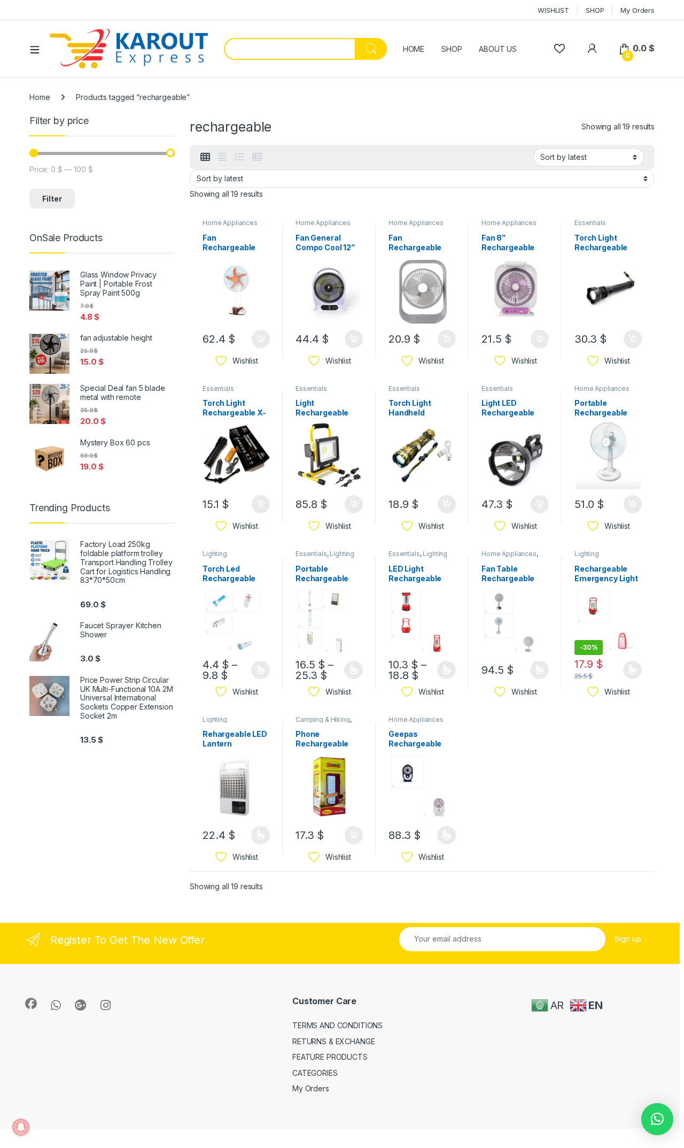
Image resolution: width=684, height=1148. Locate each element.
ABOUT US (498, 48)
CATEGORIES (315, 1072)
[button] (657, 1119)
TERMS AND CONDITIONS (337, 1025)
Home (39, 97)
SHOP (595, 10)
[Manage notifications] (20, 1127)
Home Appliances (230, 223)
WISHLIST (553, 10)
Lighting (215, 554)
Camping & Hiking (323, 719)
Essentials (590, 223)
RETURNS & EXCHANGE (333, 1041)
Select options (257, 670)
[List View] (239, 157)
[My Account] (592, 48)
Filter (52, 198)
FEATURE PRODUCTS (330, 1056)
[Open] (38, 49)
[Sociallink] (31, 1004)
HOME (413, 48)
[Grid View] (205, 157)
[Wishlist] (559, 48)
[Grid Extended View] (222, 157)
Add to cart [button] (261, 339)
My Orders (637, 10)
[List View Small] (257, 157)
